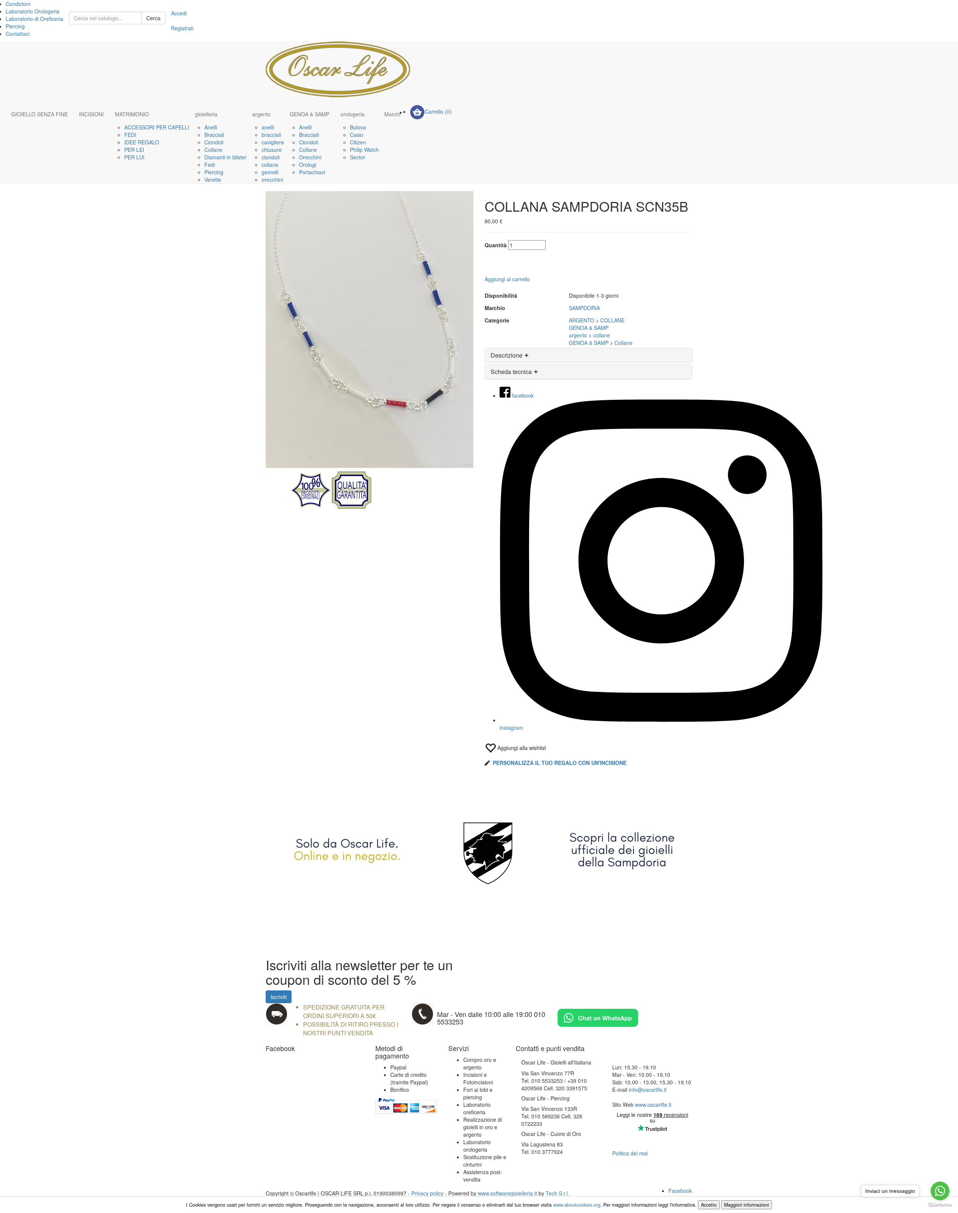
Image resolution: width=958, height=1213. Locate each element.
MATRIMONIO (132, 114)
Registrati (182, 28)
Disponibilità (501, 295)
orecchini (272, 179)
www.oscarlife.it (653, 1104)
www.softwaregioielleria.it (507, 1193)
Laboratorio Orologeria (33, 11)
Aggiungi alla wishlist (521, 747)
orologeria (352, 114)
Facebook (680, 1190)
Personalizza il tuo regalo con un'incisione (559, 762)
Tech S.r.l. (557, 1193)
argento (261, 114)
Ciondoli (213, 142)
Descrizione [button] (507, 355)
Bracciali (214, 134)
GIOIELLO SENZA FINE (39, 114)
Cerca (153, 18)
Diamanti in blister (225, 157)
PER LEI (134, 149)
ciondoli (271, 157)
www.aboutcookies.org (576, 1204)
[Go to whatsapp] (940, 1191)
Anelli (210, 127)
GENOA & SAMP (309, 114)
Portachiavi (312, 172)
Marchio (495, 308)
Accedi (179, 13)
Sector (357, 157)
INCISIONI (91, 114)
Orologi (307, 164)
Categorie (497, 320)
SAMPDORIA (584, 308)
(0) (438, 111)
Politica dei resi (630, 1153)
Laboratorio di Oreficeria (34, 18)
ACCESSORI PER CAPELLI (156, 127)
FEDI (130, 134)
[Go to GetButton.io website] (940, 1205)
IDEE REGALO (141, 142)
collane (270, 164)
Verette (212, 179)
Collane (213, 149)
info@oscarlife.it (647, 1089)
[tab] (588, 355)
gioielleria (206, 114)
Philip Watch (364, 149)
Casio (356, 134)
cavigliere (273, 142)
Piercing (15, 26)
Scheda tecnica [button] (512, 371)
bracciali (271, 134)
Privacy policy (427, 1193)
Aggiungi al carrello (507, 279)
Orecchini (310, 157)
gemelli (270, 172)
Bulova (358, 127)
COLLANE (612, 320)
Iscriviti (279, 997)
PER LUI (134, 157)
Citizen (358, 142)
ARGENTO (581, 320)
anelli (268, 127)
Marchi (392, 114)
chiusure (272, 149)
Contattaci (18, 33)
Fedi (209, 164)
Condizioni (18, 3)
